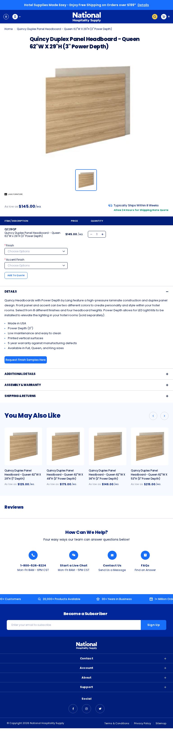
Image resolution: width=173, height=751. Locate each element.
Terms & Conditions (116, 723)
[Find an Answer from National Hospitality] (145, 555)
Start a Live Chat (73, 565)
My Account (16, 16)
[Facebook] (72, 708)
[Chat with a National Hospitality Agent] (73, 555)
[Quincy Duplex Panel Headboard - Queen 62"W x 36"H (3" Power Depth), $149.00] (107, 446)
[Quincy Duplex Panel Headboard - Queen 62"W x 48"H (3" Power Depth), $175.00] (65, 446)
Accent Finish (14, 259)
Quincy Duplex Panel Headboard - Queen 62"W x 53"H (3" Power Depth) (149, 474)
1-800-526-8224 (33, 565)
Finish (9, 245)
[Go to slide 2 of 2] (153, 416)
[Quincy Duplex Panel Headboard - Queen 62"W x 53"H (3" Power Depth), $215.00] (149, 446)
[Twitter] (100, 708)
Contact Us (112, 565)
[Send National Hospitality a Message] (112, 555)
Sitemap (161, 723)
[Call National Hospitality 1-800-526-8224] (33, 555)
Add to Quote (16, 275)
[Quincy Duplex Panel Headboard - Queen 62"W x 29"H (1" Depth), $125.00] (23, 446)
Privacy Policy (142, 723)
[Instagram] (86, 708)
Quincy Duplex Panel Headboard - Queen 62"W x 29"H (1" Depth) (23, 474)
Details (143, 5)
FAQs (145, 565)
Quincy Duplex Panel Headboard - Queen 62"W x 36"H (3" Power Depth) (107, 474)
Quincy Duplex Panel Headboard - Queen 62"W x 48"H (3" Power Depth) (65, 474)
